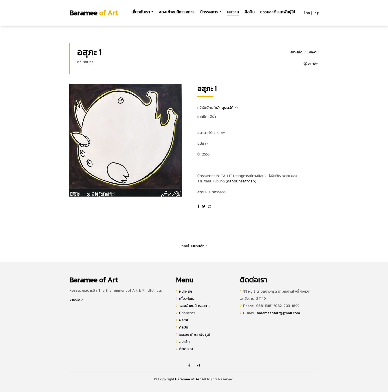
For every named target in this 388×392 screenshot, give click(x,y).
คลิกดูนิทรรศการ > (241, 181)
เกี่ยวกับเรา (187, 298)
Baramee (93, 12)
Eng (316, 12)
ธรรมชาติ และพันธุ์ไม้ (277, 12)
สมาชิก (313, 63)
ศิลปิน (250, 12)
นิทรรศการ (187, 312)
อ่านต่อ (75, 299)
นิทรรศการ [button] (209, 12)
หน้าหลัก (296, 52)
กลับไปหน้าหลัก (193, 246)
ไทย (307, 12)
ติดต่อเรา (186, 348)
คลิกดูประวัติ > (225, 107)
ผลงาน (233, 12)
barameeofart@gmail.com (278, 312)
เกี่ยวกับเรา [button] (141, 12)
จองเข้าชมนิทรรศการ (176, 12)
